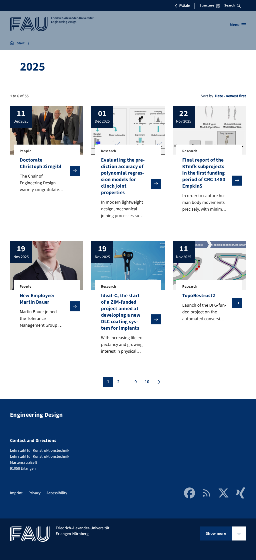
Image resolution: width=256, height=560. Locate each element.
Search (229, 5)
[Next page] (158, 382)
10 (147, 382)
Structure (207, 5)
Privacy (34, 493)
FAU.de (184, 5)
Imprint (16, 493)
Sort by (207, 96)
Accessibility (56, 493)
